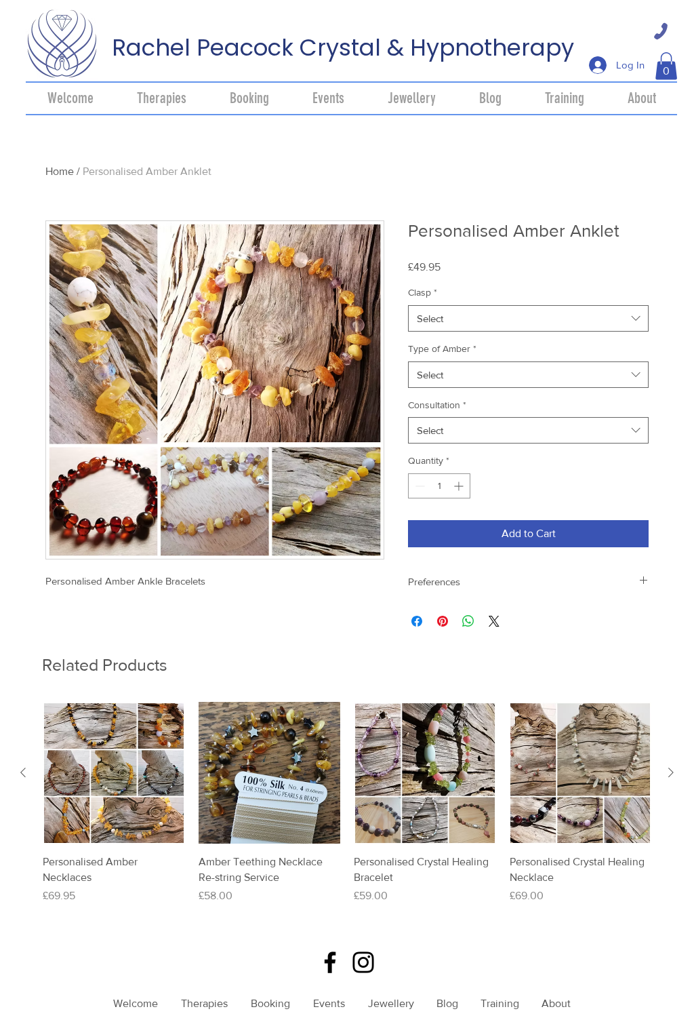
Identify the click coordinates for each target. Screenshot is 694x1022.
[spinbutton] (439, 486)
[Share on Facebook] (417, 621)
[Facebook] (330, 962)
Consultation (437, 404)
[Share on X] (494, 621)
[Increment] (459, 486)
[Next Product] (671, 772)
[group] (347, 810)
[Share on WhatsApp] (468, 621)
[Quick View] (114, 773)
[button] (666, 66)
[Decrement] (418, 486)
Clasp (422, 292)
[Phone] (661, 31)
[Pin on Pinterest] (442, 621)
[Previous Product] (23, 772)
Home (59, 171)
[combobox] (528, 318)
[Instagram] (363, 962)
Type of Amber (442, 348)
